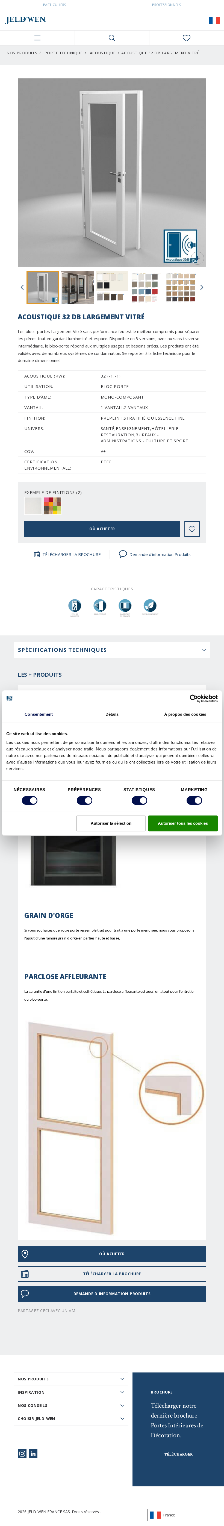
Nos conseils (32, 1405)
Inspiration (31, 1392)
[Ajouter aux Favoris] (192, 529)
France (169, 1515)
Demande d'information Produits (160, 554)
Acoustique (103, 52)
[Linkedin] (33, 1453)
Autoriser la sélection (111, 823)
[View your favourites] (186, 38)
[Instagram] (22, 1453)
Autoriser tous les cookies (183, 823)
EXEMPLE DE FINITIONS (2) (53, 492)
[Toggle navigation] (37, 38)
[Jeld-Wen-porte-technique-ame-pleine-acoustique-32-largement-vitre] (42, 287)
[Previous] (22, 287)
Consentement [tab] (39, 714)
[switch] (84, 800)
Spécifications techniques (62, 649)
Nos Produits (22, 52)
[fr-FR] (214, 20)
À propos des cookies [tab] (185, 714)
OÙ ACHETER (102, 528)
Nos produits (33, 1378)
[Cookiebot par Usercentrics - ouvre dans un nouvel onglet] (194, 698)
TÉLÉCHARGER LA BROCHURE (71, 554)
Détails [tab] (112, 714)
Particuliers (54, 4)
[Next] (202, 287)
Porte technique (63, 52)
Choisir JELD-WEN (36, 1418)
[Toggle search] (112, 38)
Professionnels (166, 4)
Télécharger (178, 1454)
